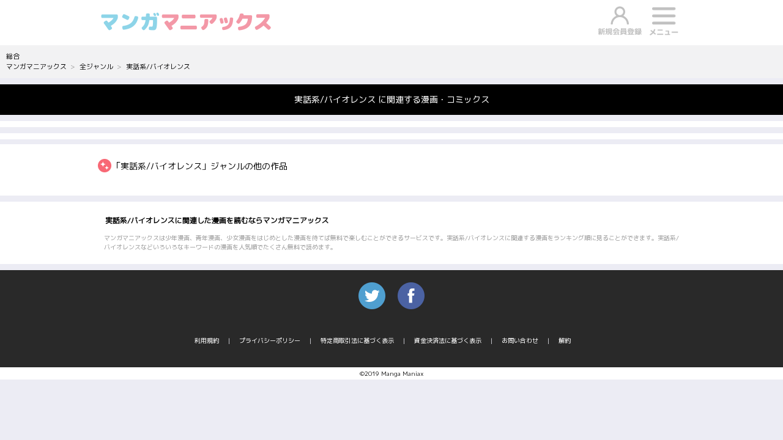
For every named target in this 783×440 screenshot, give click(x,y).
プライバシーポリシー (269, 340)
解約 (564, 340)
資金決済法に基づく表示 (447, 340)
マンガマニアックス (36, 67)
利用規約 (207, 340)
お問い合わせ (520, 340)
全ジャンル (96, 67)
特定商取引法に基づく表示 (357, 340)
